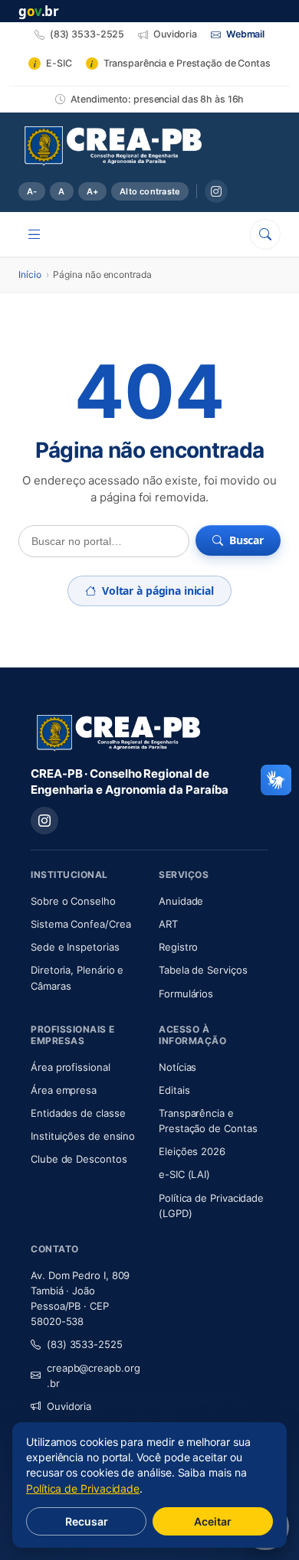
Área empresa (64, 1090)
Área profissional (70, 1067)
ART (213, 923)
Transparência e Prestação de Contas (213, 1120)
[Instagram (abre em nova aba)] (216, 191)
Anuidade (213, 900)
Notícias (177, 1067)
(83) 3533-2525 (85, 1344)
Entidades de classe (78, 1113)
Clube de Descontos (79, 1159)
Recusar (86, 1521)
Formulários (186, 993)
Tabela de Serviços (203, 970)
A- (32, 191)
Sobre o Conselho (85, 900)
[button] (276, 780)
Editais (174, 1090)
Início (29, 274)
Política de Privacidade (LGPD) (211, 1205)
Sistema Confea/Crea (85, 923)
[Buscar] (265, 234)
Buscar (246, 540)
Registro (178, 947)
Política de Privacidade (83, 1488)
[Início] (113, 146)
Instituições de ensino (83, 1136)
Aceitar (213, 1521)
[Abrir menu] (34, 234)
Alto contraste (150, 191)
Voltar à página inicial (158, 590)
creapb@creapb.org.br (93, 1375)
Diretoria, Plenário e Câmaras (85, 977)
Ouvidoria (69, 1406)
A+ (92, 191)
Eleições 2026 (192, 1151)
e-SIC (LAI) (184, 1174)
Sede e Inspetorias (75, 947)
